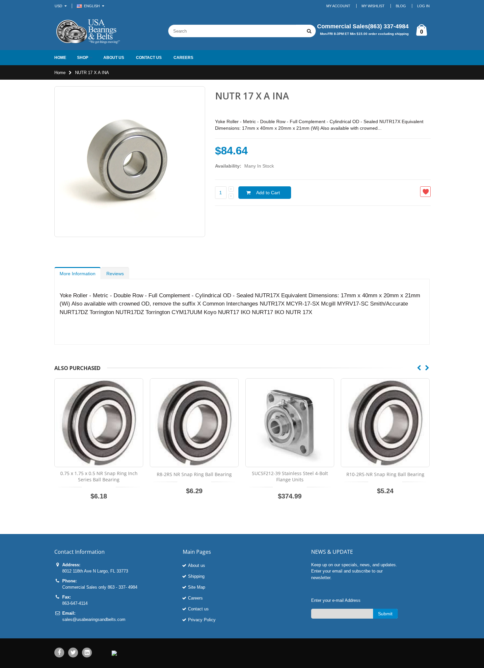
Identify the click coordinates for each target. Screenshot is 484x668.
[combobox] (232, 31)
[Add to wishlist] (425, 191)
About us (196, 565)
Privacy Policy (202, 619)
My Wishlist (373, 6)
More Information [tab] (77, 273)
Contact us (198, 608)
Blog (401, 6)
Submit (385, 613)
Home (60, 72)
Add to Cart (268, 192)
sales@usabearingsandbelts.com (93, 619)
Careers (195, 598)
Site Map (196, 587)
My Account (338, 6)
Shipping (196, 576)
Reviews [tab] (115, 273)
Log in (423, 6)
